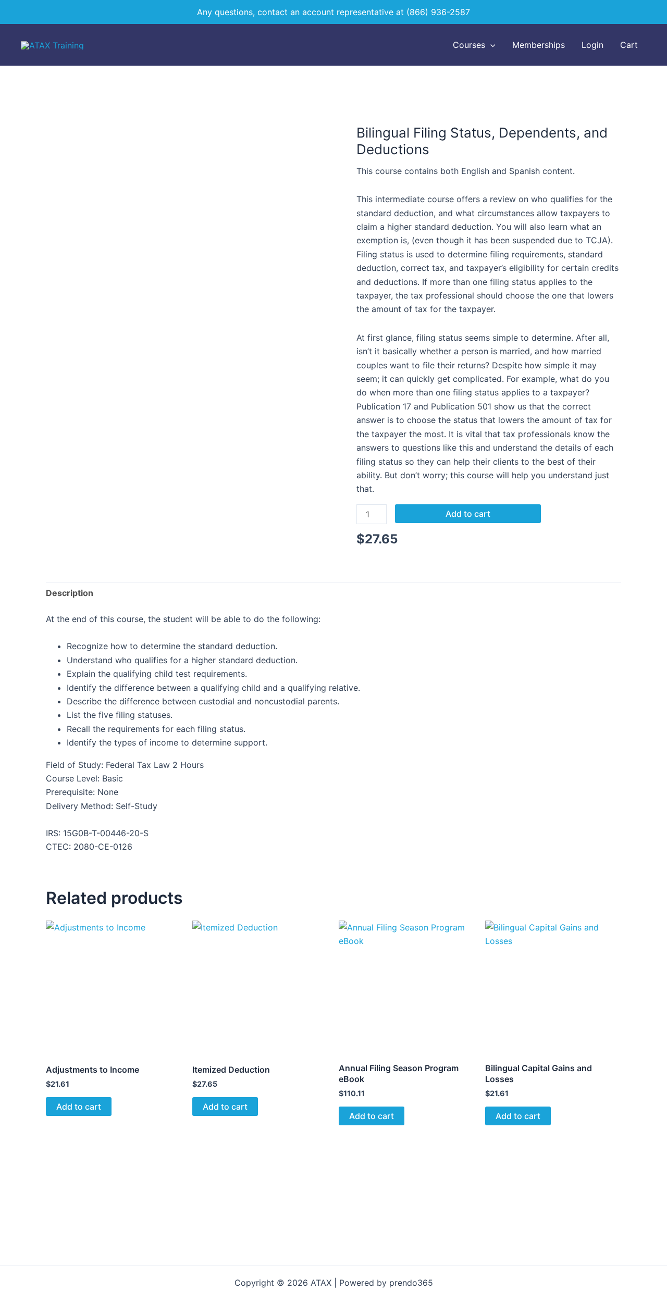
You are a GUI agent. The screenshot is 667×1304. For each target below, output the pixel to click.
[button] (490, 45)
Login (592, 45)
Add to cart (468, 513)
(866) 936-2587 (438, 12)
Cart (629, 45)
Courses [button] (469, 45)
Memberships (538, 45)
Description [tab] (69, 593)
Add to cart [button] (78, 1106)
